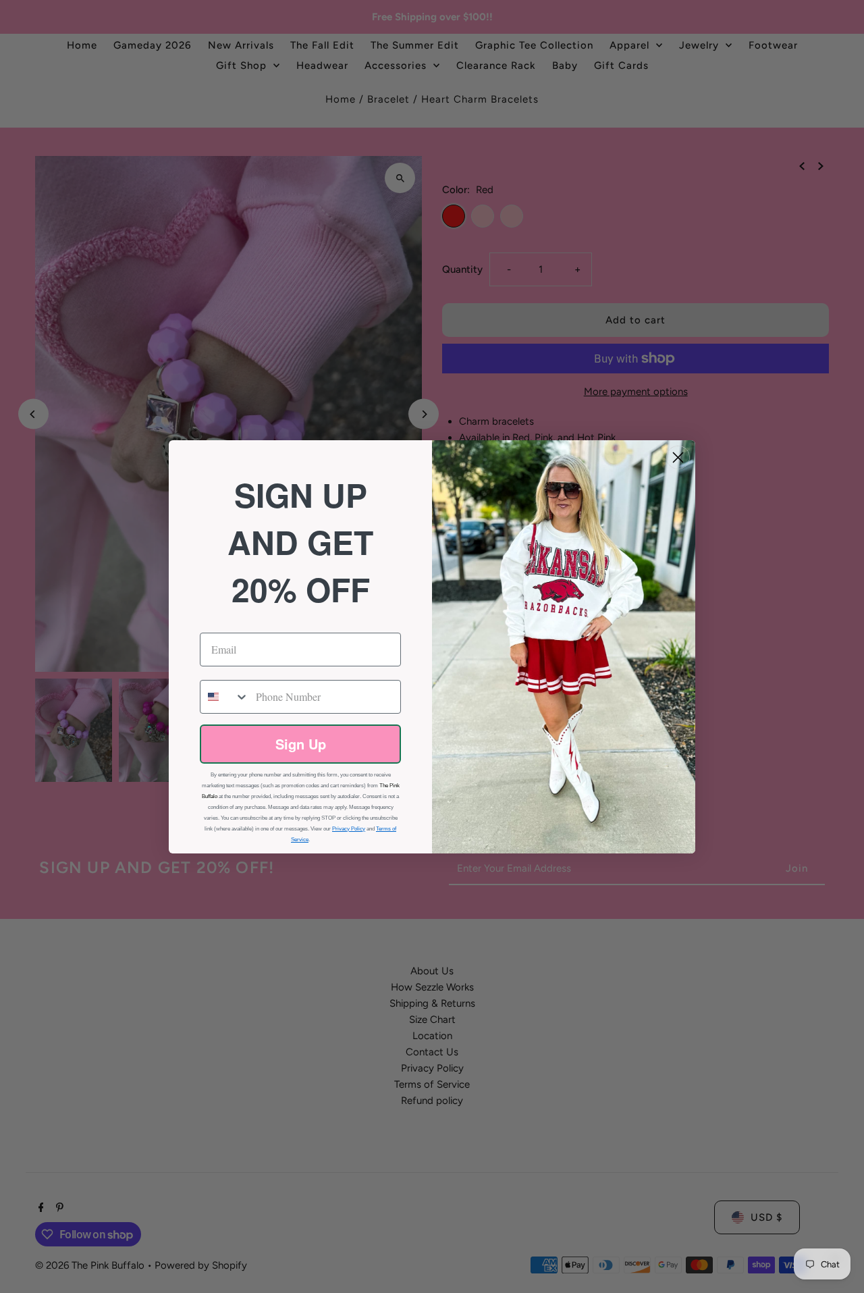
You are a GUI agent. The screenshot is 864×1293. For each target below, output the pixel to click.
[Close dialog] (678, 457)
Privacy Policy (348, 829)
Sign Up (300, 744)
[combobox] (224, 697)
